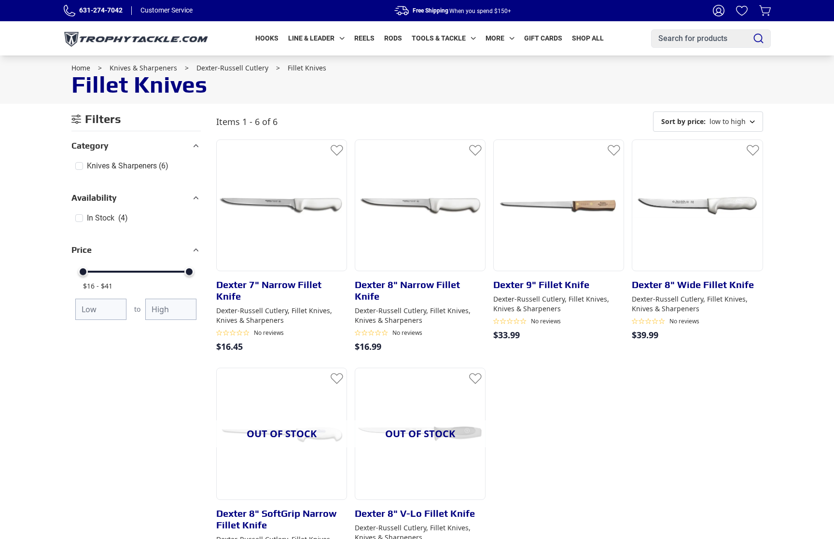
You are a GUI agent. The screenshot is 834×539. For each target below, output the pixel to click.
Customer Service (166, 10)
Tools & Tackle (439, 38)
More (495, 38)
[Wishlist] (742, 10)
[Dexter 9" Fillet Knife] (559, 205)
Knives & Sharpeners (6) (127, 165)
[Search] (758, 38)
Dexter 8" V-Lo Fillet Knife (415, 513)
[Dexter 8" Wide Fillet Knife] (697, 205)
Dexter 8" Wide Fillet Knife (693, 284)
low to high (703, 121)
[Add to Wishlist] (337, 149)
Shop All (588, 38)
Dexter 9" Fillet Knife (541, 284)
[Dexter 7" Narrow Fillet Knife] (282, 205)
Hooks (266, 38)
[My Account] (718, 10)
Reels (364, 38)
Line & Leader (311, 38)
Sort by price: (683, 121)
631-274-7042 (101, 10)
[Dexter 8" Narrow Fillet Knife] (420, 205)
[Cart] (765, 10)
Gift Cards (543, 38)
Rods (393, 38)
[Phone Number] (69, 10)
